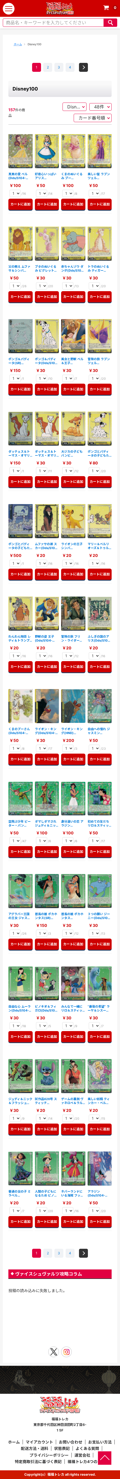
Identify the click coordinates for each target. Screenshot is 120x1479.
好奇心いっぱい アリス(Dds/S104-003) (45, 176)
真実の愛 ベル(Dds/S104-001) (18, 176)
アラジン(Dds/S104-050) (96, 1194)
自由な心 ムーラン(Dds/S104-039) (19, 1009)
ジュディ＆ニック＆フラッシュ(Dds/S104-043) (20, 1101)
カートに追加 (21, 204)
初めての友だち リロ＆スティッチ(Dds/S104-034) (98, 824)
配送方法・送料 (34, 1448)
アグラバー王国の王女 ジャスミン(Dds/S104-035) (19, 916)
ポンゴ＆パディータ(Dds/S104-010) (46, 361)
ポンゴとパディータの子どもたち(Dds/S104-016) (98, 454)
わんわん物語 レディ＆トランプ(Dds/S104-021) (19, 639)
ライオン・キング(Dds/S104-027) (45, 731)
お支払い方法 (100, 1442)
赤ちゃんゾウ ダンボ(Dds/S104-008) (73, 269)
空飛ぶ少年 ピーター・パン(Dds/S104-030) (19, 824)
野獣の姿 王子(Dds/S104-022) (44, 639)
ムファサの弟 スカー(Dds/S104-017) (46, 546)
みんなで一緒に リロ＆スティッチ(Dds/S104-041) (72, 1009)
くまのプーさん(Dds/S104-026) (19, 731)
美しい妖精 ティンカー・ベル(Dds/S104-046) (99, 1101)
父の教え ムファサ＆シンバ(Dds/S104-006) (19, 269)
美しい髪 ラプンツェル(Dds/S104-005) (99, 176)
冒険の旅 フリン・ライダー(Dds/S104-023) (70, 639)
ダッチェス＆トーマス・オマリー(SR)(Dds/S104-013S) (19, 454)
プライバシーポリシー (49, 1455)
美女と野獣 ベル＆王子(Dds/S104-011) (73, 361)
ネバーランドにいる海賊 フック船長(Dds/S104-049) (73, 1194)
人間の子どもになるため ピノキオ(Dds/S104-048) (46, 1194)
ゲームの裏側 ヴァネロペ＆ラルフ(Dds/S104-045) (72, 1101)
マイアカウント (39, 1442)
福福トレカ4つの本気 (86, 1461)
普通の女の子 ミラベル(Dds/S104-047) (19, 1194)
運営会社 (82, 1455)
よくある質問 (87, 1448)
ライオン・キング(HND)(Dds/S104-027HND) (72, 731)
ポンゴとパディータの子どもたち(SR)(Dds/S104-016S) (19, 546)
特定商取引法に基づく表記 (38, 1461)
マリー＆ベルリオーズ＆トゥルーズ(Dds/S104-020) (99, 546)
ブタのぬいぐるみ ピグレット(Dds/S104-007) (45, 269)
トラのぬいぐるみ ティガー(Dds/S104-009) (98, 269)
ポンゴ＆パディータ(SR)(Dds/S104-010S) (19, 361)
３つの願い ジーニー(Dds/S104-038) (99, 916)
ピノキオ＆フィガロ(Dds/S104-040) (46, 1009)
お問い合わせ (70, 1442)
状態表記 (62, 1448)
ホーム (18, 44)
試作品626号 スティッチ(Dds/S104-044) (46, 1101)
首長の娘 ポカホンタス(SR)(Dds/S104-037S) (46, 916)
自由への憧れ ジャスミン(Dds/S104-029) (99, 731)
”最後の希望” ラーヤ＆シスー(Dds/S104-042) (99, 1009)
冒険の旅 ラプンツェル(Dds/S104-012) (99, 361)
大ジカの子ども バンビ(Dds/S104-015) (72, 454)
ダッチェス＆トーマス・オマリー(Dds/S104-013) (45, 454)
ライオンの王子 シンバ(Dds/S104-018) (72, 546)
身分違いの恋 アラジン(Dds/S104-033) (72, 824)
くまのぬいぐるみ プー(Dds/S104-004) (72, 176)
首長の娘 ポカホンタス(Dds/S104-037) (72, 916)
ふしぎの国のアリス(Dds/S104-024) (99, 639)
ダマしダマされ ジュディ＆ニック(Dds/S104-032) (47, 824)
